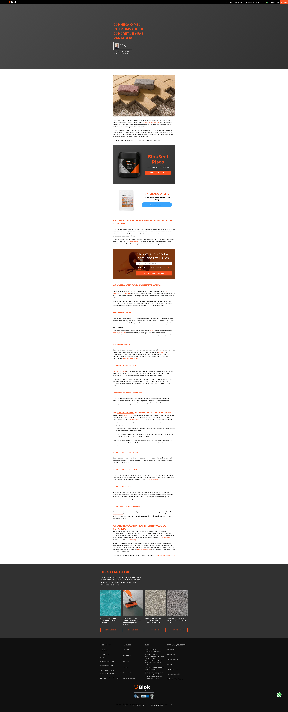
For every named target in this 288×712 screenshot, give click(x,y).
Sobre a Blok (171, 649)
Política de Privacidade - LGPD (176, 679)
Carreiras (169, 664)
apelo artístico (118, 514)
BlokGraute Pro (127, 673)
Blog (147, 645)
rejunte (151, 331)
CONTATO (284, 2)
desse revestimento (134, 419)
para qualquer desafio (176, 645)
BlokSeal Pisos (127, 655)
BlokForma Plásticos (129, 678)
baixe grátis (157, 205)
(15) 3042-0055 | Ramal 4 (107, 670)
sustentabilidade (120, 371)
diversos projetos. (152, 479)
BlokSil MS (126, 649)
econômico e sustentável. (151, 122)
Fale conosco (106, 645)
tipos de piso (125, 412)
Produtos (127, 645)
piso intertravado (164, 538)
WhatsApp (103, 658)
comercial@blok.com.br (107, 661)
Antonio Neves (124, 47)
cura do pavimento (119, 333)
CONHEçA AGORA (158, 173)
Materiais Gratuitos (172, 659)
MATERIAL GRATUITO (156, 194)
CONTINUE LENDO (111, 630)
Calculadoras (171, 654)
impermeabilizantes (144, 550)
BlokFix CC (126, 661)
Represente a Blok (172, 669)
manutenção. (133, 540)
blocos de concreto (133, 242)
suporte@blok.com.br (107, 673)
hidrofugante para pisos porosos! (164, 555)
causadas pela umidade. (130, 358)
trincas (160, 352)
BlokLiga (125, 667)
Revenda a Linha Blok (173, 674)
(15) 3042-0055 (274, 2)
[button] (229, 2)
